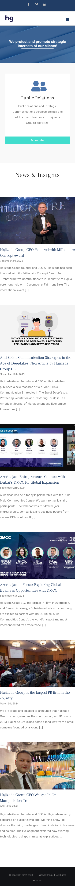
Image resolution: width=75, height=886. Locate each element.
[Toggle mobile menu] (68, 19)
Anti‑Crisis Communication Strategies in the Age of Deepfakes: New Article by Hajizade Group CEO (35, 363)
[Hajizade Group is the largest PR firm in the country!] (37, 663)
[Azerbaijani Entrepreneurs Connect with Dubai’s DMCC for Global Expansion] (37, 447)
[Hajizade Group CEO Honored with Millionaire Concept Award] (37, 220)
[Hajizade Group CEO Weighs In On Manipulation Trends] (37, 765)
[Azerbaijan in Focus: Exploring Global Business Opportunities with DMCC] (37, 555)
